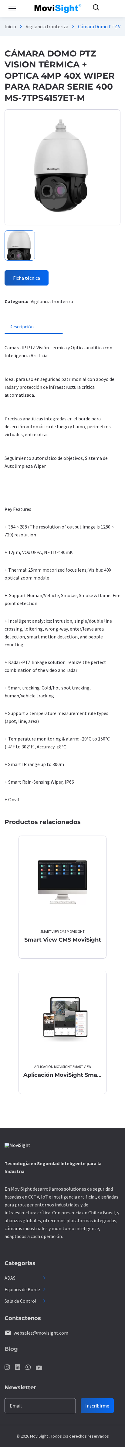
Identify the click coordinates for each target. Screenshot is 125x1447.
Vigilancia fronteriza (47, 26)
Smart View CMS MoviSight (62, 931)
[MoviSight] (17, 1146)
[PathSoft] (58, 8)
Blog (11, 1349)
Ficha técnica (26, 278)
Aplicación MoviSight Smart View (62, 1066)
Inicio (10, 26)
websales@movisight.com (41, 1333)
